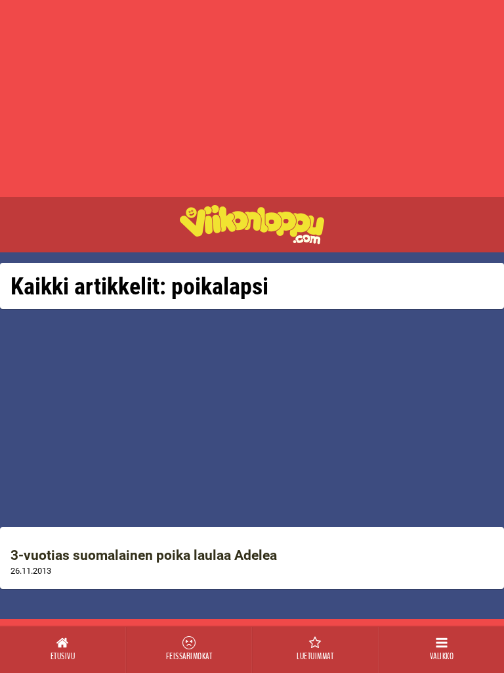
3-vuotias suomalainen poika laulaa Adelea (143, 555)
